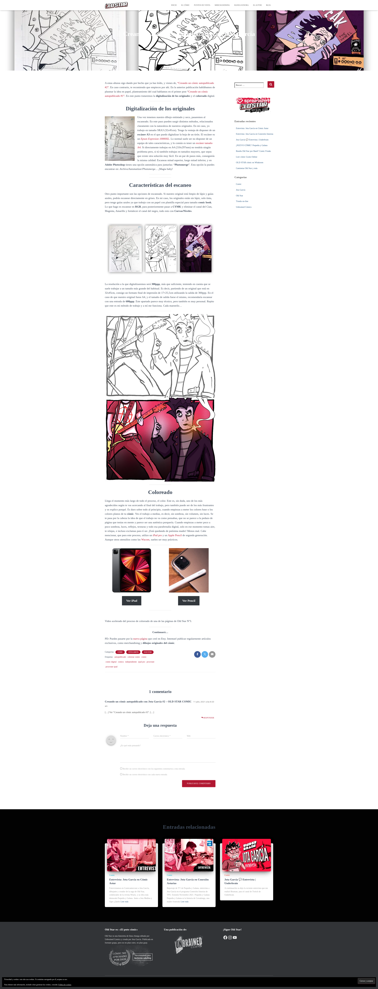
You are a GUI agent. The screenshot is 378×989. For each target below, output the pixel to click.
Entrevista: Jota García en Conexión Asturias (254, 134)
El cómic (185, 5)
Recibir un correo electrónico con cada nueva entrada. (145, 774)
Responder (208, 718)
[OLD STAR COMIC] (116, 5)
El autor (257, 5)
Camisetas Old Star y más (246, 168)
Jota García (133, 652)
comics (121, 662)
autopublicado (120, 657)
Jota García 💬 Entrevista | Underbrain (252, 140)
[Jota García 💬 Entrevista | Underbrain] (246, 855)
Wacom (145, 539)
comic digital (111, 662)
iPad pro (157, 535)
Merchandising (222, 5)
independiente (131, 662)
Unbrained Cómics (243, 207)
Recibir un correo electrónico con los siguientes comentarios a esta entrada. (154, 769)
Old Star (147, 652)
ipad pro (141, 662)
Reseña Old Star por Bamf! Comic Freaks (253, 151)
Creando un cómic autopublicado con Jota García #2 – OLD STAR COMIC (148, 701)
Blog (268, 5)
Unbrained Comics (112, 939)
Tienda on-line (242, 201)
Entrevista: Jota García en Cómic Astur (252, 128)
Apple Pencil (175, 535)
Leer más (124, 902)
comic (143, 657)
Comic (120, 652)
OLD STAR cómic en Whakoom (249, 162)
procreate (150, 662)
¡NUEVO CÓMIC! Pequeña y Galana (251, 145)
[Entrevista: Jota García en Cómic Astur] (131, 855)
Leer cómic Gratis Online (246, 157)
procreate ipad (111, 667)
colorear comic (134, 657)
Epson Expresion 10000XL (155, 138)
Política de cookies (64, 985)
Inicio (174, 5)
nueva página (140, 638)
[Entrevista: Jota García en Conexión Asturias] (189, 855)
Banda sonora (241, 5)
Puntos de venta (202, 5)
